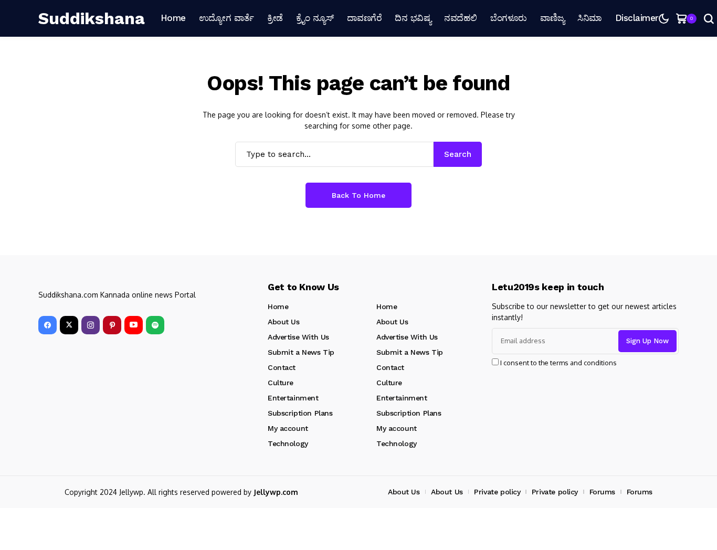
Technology (288, 443)
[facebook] (47, 325)
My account (288, 428)
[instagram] (90, 325)
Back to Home (358, 195)
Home (278, 306)
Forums (602, 492)
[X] (69, 325)
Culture (280, 382)
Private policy (497, 492)
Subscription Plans (300, 413)
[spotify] (155, 325)
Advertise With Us (298, 337)
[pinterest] (112, 325)
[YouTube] (133, 325)
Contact (282, 367)
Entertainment (293, 398)
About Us (284, 322)
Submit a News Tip (301, 352)
